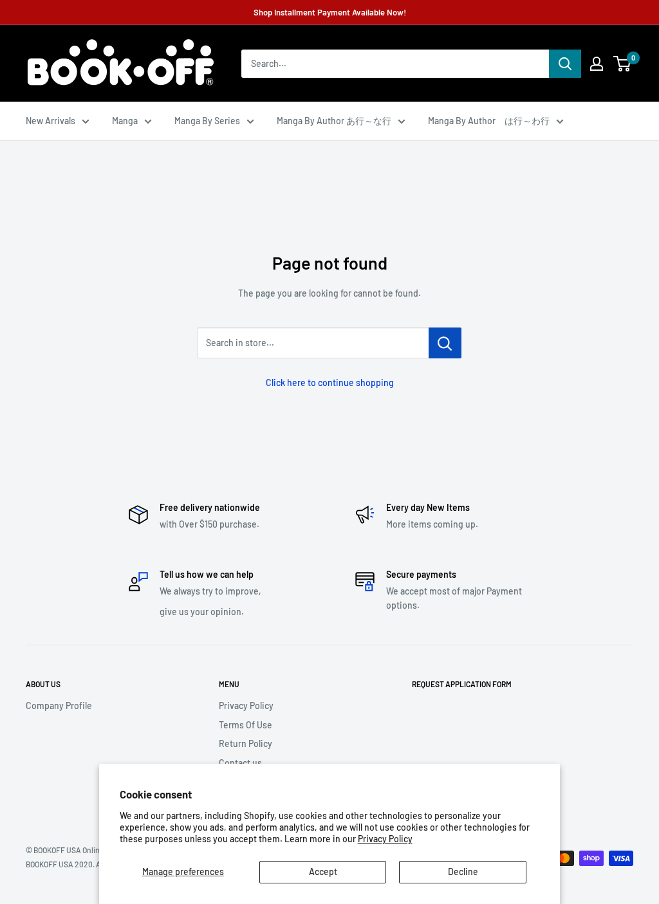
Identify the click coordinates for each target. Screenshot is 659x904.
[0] (623, 63)
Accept (323, 871)
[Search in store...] (445, 342)
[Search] (565, 64)
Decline (463, 871)
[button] (622, 63)
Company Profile (59, 705)
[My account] (596, 64)
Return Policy (245, 743)
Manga (125, 120)
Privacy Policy (385, 838)
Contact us (240, 762)
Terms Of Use (245, 724)
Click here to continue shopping (330, 382)
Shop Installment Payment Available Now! (330, 12)
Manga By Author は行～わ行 (489, 120)
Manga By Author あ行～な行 (334, 120)
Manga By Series (207, 120)
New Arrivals (50, 120)
